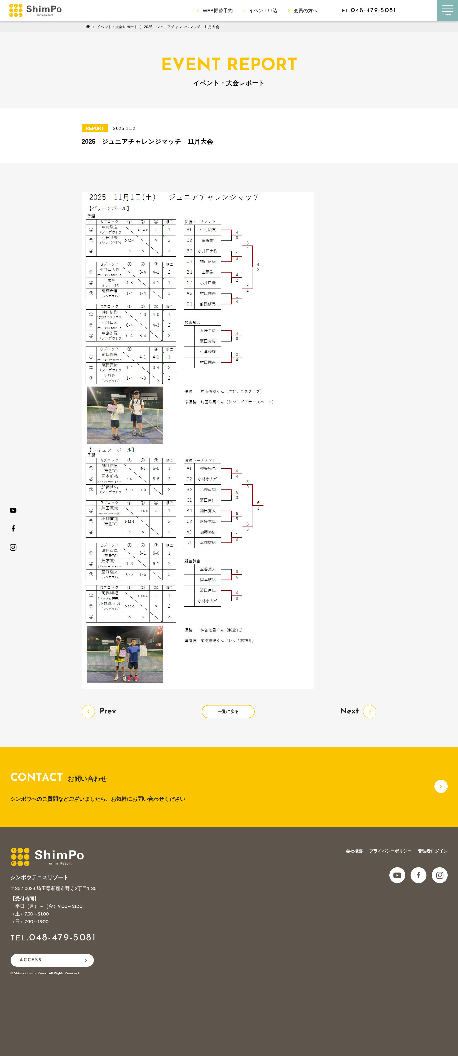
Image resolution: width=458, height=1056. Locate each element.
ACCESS (31, 960)
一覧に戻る (228, 711)
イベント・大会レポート (117, 27)
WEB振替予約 (218, 10)
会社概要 (354, 851)
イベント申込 (263, 10)
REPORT (95, 128)
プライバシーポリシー (390, 851)
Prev (107, 711)
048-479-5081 (62, 938)
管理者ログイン (433, 851)
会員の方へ (306, 10)
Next (349, 711)
